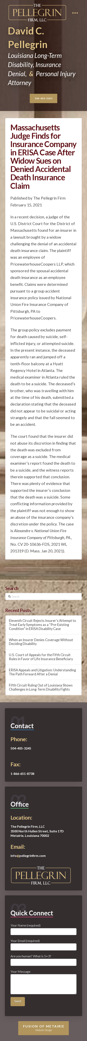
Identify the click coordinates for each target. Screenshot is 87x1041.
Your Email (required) (25, 941)
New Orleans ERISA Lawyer (60, 571)
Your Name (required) (25, 925)
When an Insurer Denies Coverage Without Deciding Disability (41, 642)
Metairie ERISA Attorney (55, 564)
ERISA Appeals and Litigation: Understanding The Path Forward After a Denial (42, 672)
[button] (75, 13)
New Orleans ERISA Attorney (23, 571)
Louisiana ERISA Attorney (21, 564)
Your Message (20, 971)
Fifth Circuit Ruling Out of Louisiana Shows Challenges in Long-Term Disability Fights (41, 687)
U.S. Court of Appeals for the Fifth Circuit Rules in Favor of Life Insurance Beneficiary (41, 657)
